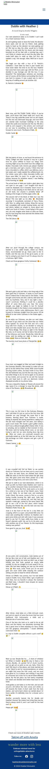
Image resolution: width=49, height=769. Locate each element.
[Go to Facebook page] (26, 756)
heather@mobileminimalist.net (24, 762)
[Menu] (44, 10)
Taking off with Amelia (24, 737)
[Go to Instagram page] (31, 756)
